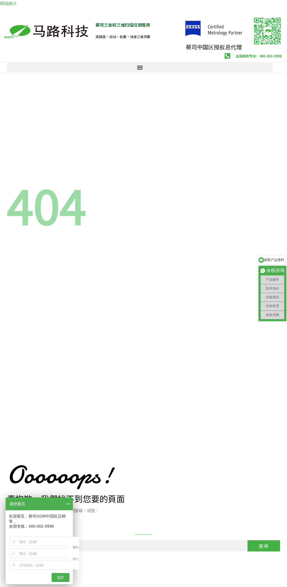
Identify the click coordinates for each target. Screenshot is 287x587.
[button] (140, 67)
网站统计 (8, 3)
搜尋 (264, 545)
